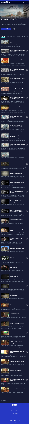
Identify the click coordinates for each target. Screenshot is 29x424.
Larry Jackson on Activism (15, 370)
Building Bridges (13, 295)
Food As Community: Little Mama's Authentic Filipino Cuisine (17, 154)
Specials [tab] (3, 36)
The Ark (11, 304)
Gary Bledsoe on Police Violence (17, 323)
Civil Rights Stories (14, 258)
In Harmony (12, 286)
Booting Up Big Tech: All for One (17, 88)
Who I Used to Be (13, 267)
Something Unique (14, 276)
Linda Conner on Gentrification (17, 361)
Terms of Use (14, 413)
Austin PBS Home (14, 418)
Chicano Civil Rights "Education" (17, 182)
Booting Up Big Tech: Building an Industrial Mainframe (17, 98)
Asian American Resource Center (17, 248)
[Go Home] (27, 6)
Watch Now (6, 28)
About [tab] (23, 36)
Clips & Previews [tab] (16, 36)
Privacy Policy (14, 410)
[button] (23, 2)
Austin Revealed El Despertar (16, 173)
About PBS (14, 408)
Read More (3, 26)
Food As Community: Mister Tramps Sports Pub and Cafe (16, 126)
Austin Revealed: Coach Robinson (17, 164)
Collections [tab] (9, 36)
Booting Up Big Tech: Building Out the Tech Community (17, 60)
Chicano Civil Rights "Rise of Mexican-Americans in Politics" (17, 211)
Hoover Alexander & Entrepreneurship (14, 314)
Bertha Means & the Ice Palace (16, 333)
